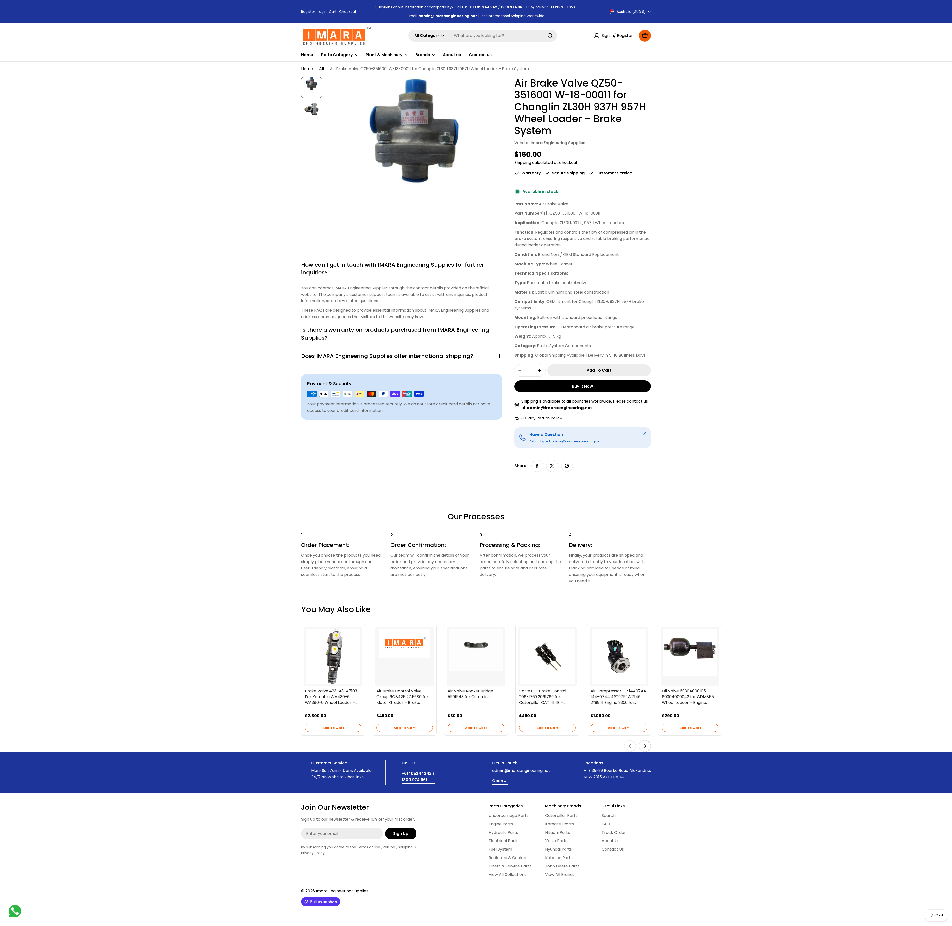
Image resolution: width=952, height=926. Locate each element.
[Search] (550, 36)
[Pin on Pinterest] (567, 466)
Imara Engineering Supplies (558, 143)
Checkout (347, 11)
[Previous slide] (630, 746)
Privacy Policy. (313, 852)
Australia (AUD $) (631, 11)
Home (307, 69)
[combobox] (482, 36)
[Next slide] (645, 746)
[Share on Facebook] (537, 466)
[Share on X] (552, 466)
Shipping (522, 162)
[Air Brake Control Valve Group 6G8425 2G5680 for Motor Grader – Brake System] (404, 643)
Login (322, 11)
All (321, 69)
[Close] (645, 433)
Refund (389, 847)
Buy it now (582, 386)
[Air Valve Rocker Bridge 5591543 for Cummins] (476, 650)
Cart (333, 11)
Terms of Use (368, 847)
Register (308, 11)
